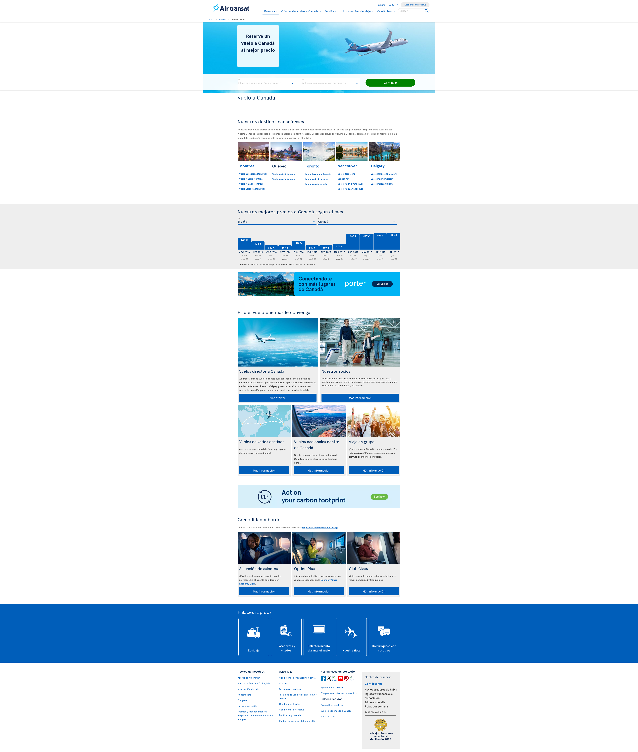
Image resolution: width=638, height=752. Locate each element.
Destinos (330, 11)
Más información (360, 398)
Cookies (283, 683)
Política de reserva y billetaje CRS (297, 720)
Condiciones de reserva (291, 709)
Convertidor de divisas (332, 705)
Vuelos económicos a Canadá (336, 710)
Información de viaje (356, 11)
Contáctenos (386, 11)
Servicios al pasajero (290, 689)
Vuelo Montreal (251, 178)
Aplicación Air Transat (332, 687)
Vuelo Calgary (384, 173)
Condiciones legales (289, 703)
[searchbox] (413, 10)
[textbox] (266, 82)
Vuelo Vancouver (350, 183)
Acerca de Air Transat (249, 677)
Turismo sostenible (247, 705)
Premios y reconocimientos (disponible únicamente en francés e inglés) (256, 715)
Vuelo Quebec (283, 173)
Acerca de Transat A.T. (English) (254, 683)
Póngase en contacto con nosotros (339, 693)
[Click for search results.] (426, 10)
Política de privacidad (290, 715)
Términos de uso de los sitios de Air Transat (298, 696)
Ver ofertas (277, 398)
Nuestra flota (244, 694)
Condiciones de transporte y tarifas (298, 677)
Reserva (269, 11)
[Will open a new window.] (323, 679)
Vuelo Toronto (318, 173)
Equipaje (242, 700)
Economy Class (247, 583)
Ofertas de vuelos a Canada (299, 11)
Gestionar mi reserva (415, 4)
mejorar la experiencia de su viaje (320, 527)
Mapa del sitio (328, 716)
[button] (390, 83)
